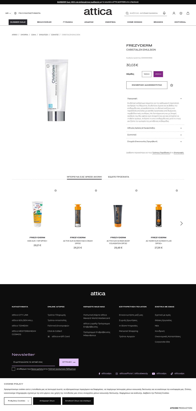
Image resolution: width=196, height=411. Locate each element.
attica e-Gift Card (61, 337)
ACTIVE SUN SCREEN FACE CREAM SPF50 (78, 242)
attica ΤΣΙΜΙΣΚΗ (20, 326)
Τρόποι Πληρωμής (57, 315)
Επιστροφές (179, 153)
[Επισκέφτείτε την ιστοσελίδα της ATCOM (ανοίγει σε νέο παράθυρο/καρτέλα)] (181, 408)
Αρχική (14, 35)
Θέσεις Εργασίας (163, 320)
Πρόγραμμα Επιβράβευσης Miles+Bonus (96, 333)
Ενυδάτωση (43, 35)
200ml (158, 74)
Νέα (157, 326)
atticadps (106, 374)
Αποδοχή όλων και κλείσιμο (78, 401)
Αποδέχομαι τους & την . (46, 369)
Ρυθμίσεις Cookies (16, 401)
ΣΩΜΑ (33, 35)
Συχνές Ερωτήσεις (128, 320)
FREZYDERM (139, 45)
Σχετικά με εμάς (163, 315)
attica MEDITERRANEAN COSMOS (24, 332)
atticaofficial (126, 374)
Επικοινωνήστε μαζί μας (131, 315)
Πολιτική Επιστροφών (58, 326)
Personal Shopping (128, 331)
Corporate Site (162, 342)
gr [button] (6, 13)
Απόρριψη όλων (47, 401)
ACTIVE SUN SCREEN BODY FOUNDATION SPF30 (118, 242)
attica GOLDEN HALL (22, 320)
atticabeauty (140, 374)
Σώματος (55, 35)
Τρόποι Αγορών (127, 337)
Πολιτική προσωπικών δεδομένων (62, 369)
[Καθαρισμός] (159, 13)
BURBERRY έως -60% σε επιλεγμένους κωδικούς (78, 2)
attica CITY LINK (20, 315)
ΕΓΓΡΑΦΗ (67, 362)
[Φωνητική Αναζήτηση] (164, 13)
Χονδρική (159, 331)
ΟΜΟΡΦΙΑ (24, 35)
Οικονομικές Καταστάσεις (168, 337)
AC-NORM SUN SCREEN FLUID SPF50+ (158, 242)
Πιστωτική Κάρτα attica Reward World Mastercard (96, 316)
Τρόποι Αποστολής (57, 320)
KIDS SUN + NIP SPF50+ (37, 241)
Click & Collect (55, 331)
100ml (146, 74)
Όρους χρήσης (37, 369)
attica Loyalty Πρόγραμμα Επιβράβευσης (96, 325)
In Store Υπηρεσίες (128, 326)
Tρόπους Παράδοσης (161, 153)
